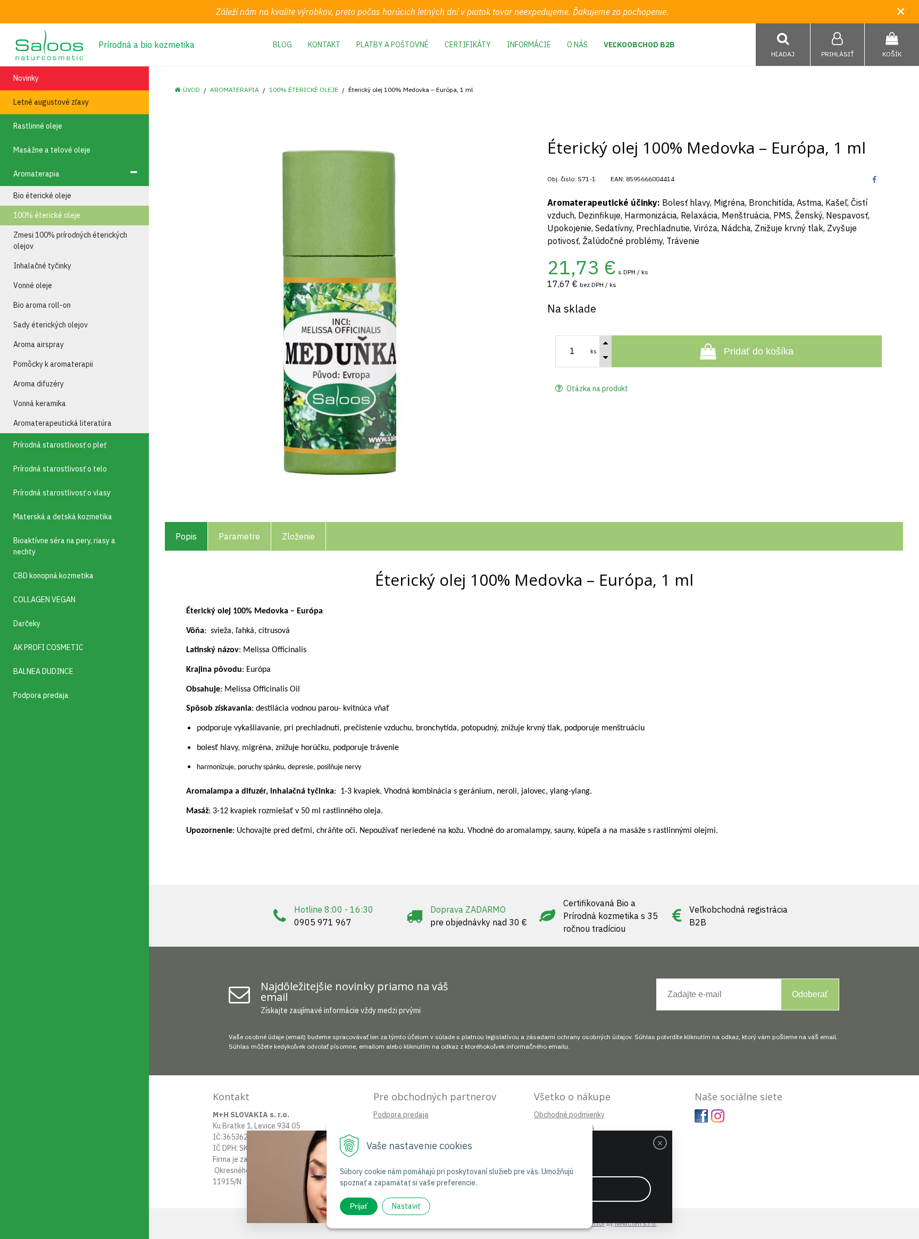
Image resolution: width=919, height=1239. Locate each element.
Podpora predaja (401, 1114)
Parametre (239, 536)
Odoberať (810, 994)
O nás (577, 44)
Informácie (529, 44)
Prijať (358, 1206)
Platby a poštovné (392, 44)
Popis (186, 536)
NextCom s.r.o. (636, 1223)
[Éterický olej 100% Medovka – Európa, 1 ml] (343, 312)
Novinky (26, 78)
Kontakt (324, 44)
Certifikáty (468, 44)
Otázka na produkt (596, 388)
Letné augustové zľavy (51, 102)
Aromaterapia (234, 90)
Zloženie (298, 536)
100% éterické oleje (303, 90)
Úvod (191, 90)
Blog (282, 44)
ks (593, 351)
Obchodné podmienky (569, 1114)
